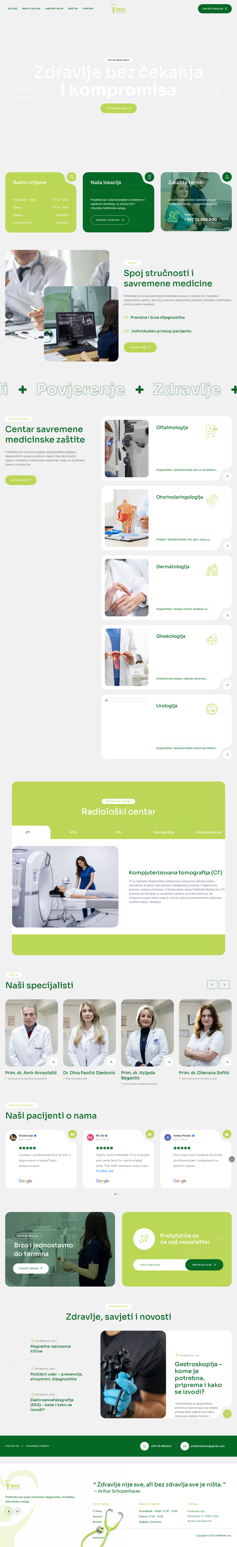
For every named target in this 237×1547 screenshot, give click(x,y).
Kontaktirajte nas (116, 108)
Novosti (97, 1516)
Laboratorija (54, 8)
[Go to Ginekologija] (166, 657)
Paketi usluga (31, 8)
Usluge (12, 8)
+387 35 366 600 (200, 219)
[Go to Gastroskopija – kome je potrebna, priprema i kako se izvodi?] (166, 1374)
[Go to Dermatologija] (166, 587)
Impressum (98, 1537)
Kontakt (88, 8)
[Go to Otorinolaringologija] (166, 518)
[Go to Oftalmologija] (166, 448)
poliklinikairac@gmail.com (208, 1446)
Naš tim (73, 8)
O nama (97, 1511)
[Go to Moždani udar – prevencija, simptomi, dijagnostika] (44, 1376)
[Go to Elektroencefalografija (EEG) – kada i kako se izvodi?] (44, 1402)
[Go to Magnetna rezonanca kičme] (44, 1348)
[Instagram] (24, 97)
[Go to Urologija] (166, 727)
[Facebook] (23, 88)
